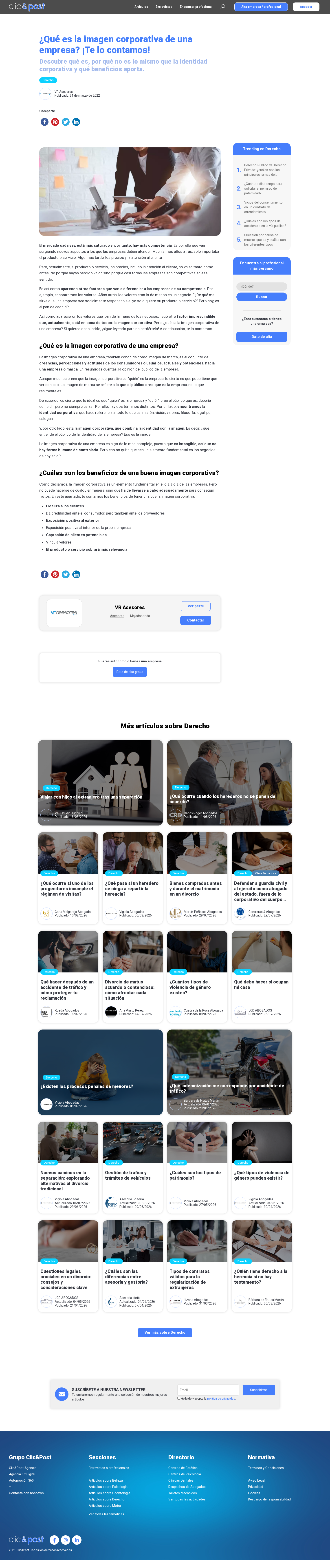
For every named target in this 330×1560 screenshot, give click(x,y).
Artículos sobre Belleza (106, 1480)
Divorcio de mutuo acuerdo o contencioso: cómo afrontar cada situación (130, 990)
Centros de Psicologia (184, 1474)
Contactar (195, 620)
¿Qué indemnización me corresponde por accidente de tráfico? (226, 1088)
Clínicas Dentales (181, 1480)
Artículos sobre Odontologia (109, 1493)
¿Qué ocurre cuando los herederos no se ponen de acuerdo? (222, 799)
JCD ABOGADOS (260, 1010)
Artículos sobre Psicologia (108, 1487)
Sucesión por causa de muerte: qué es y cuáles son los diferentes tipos (265, 239)
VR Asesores (64, 91)
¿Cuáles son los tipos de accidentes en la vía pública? (265, 223)
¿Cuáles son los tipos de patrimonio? (195, 1175)
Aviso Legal (256, 1480)
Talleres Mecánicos (182, 1493)
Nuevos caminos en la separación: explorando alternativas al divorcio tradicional (65, 1181)
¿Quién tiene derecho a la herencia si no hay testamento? (260, 1277)
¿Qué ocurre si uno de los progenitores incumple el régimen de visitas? (67, 889)
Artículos (141, 7)
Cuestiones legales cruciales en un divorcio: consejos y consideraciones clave (65, 1279)
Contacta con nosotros (26, 1493)
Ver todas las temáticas (106, 1514)
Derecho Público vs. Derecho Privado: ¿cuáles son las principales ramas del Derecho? (265, 170)
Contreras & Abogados (265, 912)
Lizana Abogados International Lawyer (198, 1300)
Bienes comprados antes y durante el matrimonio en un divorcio (195, 889)
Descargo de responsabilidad (269, 1499)
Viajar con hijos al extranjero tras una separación (91, 797)
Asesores (117, 616)
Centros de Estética (183, 1468)
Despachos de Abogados (187, 1487)
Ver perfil (196, 606)
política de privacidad (221, 1398)
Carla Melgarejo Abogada (73, 912)
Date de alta (262, 337)
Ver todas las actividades (187, 1499)
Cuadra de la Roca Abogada (203, 1010)
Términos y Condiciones (266, 1468)
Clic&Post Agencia (22, 1468)
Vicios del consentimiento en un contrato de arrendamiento (263, 207)
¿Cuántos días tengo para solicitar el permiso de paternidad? (263, 188)
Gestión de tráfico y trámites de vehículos (128, 1175)
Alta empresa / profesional (261, 7)
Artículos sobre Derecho (107, 1499)
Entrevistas (164, 7)
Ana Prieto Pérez (131, 1010)
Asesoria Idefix (129, 1298)
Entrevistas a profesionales (109, 1468)
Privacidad (255, 1487)
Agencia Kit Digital (22, 1474)
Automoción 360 (21, 1480)
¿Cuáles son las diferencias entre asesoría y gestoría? (126, 1277)
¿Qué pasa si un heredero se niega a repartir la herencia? (131, 889)
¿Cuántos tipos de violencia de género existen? (190, 987)
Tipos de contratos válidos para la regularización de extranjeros (189, 1279)
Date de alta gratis (130, 672)
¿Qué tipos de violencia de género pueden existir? (262, 1175)
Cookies (254, 1493)
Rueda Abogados (67, 1010)
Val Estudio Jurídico (68, 813)
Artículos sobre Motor (105, 1506)
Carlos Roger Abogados (200, 813)
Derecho (48, 80)
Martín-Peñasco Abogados (203, 912)
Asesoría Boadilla (131, 1199)
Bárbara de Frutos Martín (201, 1100)
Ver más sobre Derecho (165, 1332)
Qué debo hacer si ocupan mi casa (261, 984)
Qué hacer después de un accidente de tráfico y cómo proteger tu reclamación (67, 990)
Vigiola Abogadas (131, 912)
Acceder (306, 7)
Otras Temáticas (265, 873)
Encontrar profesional (196, 7)
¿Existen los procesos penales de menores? (86, 1086)
